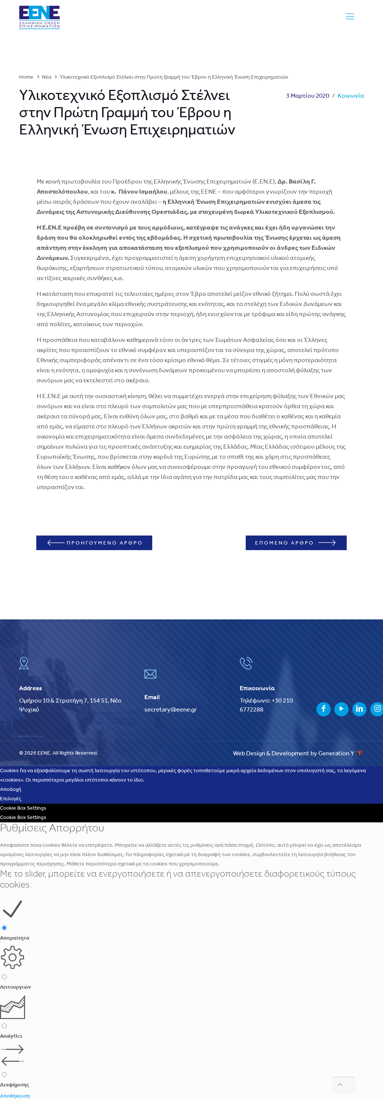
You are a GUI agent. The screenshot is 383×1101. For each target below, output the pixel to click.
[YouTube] (341, 710)
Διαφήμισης (14, 1085)
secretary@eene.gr (170, 710)
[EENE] (39, 17)
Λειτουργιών (15, 987)
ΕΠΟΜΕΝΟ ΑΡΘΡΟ (285, 543)
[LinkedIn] (359, 710)
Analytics (11, 1036)
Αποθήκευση (15, 1096)
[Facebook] (323, 710)
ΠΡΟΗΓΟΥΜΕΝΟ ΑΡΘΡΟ (105, 543)
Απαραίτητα (15, 938)
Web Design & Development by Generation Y (294, 753)
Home (26, 77)
